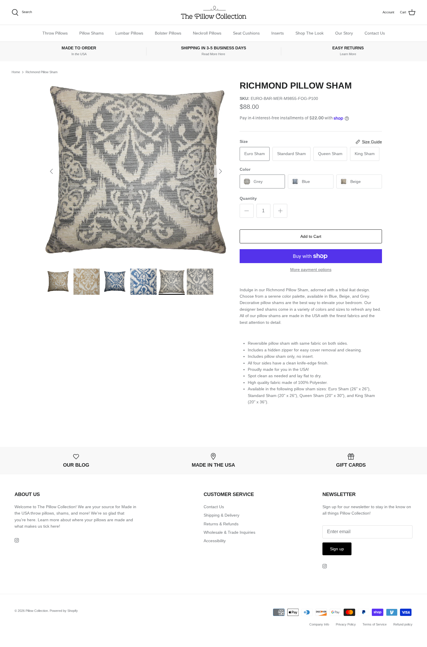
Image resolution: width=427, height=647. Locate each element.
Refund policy (402, 624)
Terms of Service (375, 624)
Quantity (248, 198)
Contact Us (375, 33)
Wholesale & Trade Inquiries (229, 532)
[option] (136, 171)
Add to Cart (310, 236)
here (55, 526)
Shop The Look (309, 33)
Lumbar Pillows (129, 33)
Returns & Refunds (221, 524)
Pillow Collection (37, 610)
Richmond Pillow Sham (42, 72)
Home (16, 72)
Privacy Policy (346, 624)
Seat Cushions (246, 33)
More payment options (310, 269)
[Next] (220, 171)
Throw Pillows (55, 33)
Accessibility (215, 540)
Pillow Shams (91, 33)
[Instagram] (17, 540)
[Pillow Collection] (213, 12)
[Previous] (51, 171)
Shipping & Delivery (221, 515)
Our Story (344, 33)
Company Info (319, 624)
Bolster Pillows (168, 33)
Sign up (337, 549)
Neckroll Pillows (207, 33)
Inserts (277, 33)
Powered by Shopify (64, 610)
